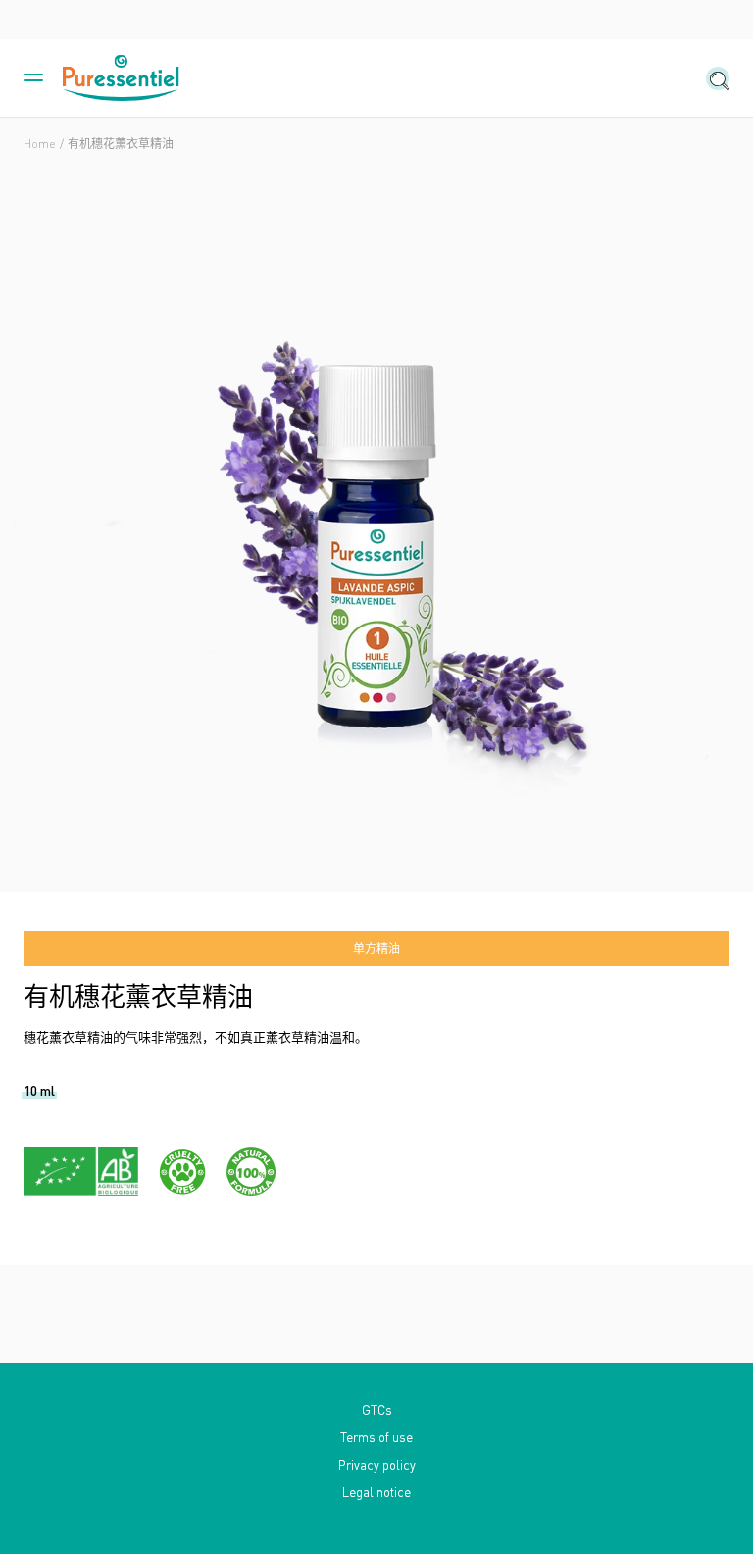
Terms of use (376, 1437)
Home (40, 143)
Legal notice (376, 1491)
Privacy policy (377, 1464)
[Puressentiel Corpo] (121, 78)
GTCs (377, 1409)
